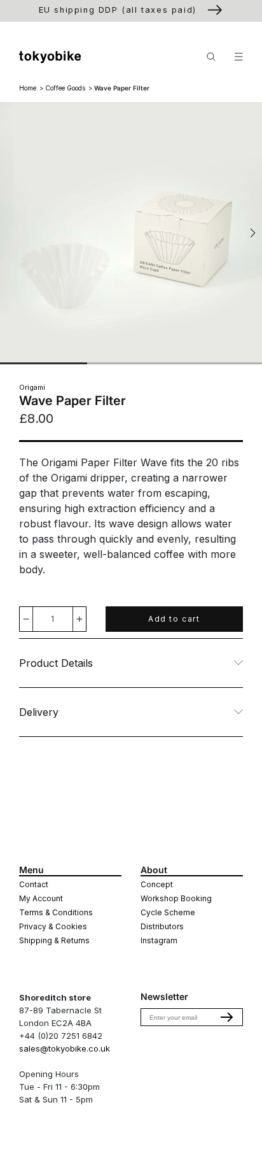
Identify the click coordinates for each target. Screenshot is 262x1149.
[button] (253, 233)
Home (27, 88)
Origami (32, 387)
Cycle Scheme (168, 912)
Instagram (159, 940)
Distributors (162, 926)
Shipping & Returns (54, 940)
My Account (41, 898)
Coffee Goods (65, 88)
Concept (157, 884)
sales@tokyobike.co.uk (64, 1048)
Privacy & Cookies (53, 926)
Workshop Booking (176, 898)
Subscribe (227, 1017)
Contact (33, 884)
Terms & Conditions (56, 912)
